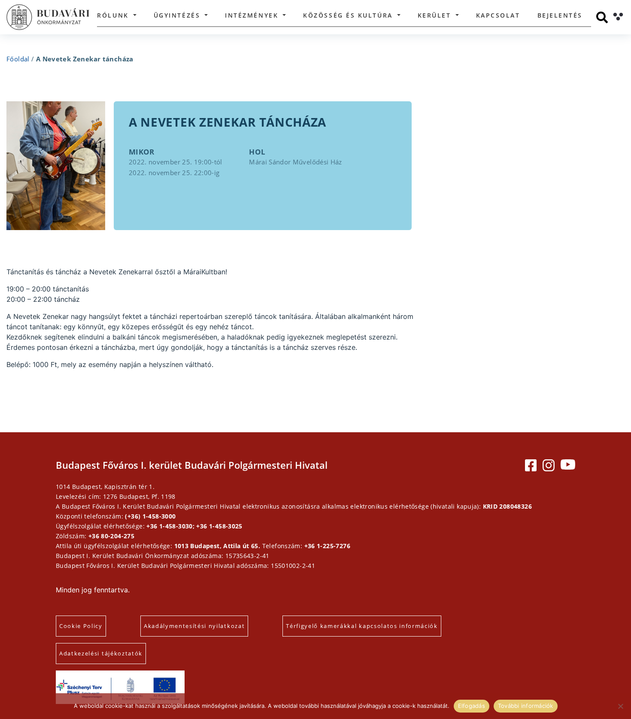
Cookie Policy (81, 626)
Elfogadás (471, 705)
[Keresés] (602, 17)
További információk (525, 705)
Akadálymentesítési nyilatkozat (194, 626)
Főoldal (18, 59)
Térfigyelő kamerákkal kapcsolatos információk (362, 626)
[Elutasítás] (620, 706)
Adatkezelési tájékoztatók (101, 653)
